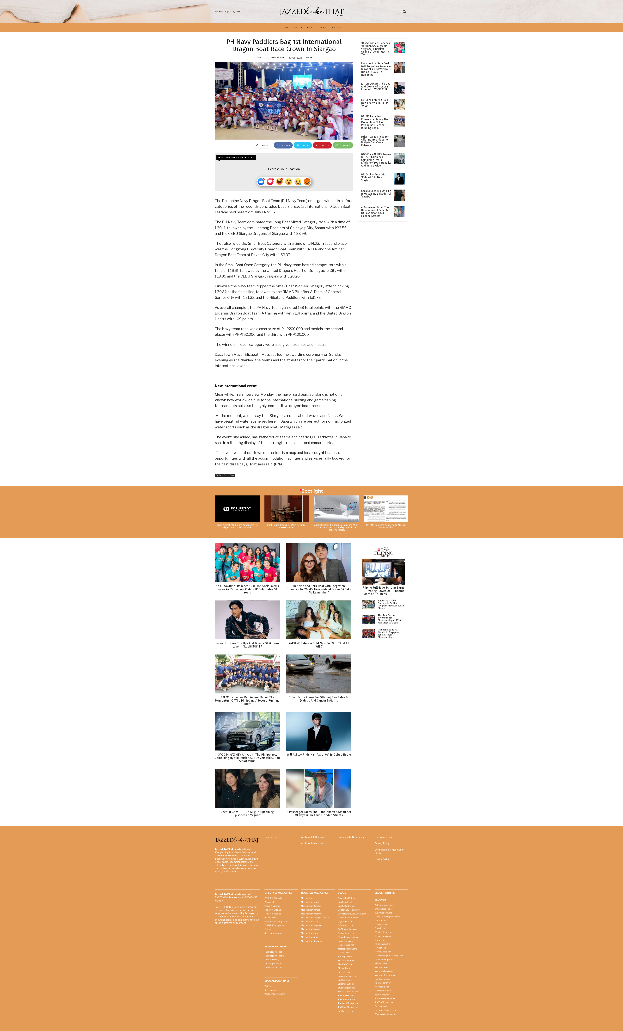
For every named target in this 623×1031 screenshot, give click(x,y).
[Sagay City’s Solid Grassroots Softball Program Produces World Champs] (368, 604)
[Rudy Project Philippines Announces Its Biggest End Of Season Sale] (237, 508)
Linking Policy (382, 859)
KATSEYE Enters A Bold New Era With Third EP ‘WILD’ (374, 103)
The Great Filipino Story (225, 475)
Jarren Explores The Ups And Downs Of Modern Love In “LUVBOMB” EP (375, 86)
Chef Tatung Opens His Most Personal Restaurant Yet (286, 526)
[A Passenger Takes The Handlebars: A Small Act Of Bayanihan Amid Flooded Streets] (399, 211)
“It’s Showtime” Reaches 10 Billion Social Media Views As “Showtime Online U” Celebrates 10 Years (375, 49)
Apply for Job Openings (313, 837)
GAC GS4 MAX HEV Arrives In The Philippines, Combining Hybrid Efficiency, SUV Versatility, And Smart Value (376, 160)
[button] (404, 11)
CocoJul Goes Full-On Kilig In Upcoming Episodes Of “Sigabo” (376, 193)
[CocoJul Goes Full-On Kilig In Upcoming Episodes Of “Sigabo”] (399, 195)
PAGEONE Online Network (272, 57)
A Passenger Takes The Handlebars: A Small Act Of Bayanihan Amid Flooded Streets (375, 211)
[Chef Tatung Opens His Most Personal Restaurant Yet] (286, 508)
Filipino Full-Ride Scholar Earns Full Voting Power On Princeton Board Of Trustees (383, 591)
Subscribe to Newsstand (351, 837)
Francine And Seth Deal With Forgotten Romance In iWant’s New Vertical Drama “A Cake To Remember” (376, 69)
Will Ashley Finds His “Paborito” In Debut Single (373, 177)
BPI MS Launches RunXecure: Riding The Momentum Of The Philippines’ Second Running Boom (374, 122)
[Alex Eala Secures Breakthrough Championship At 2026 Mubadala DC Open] (368, 619)
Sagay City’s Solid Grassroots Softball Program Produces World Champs (391, 604)
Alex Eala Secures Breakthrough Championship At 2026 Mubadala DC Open (389, 619)
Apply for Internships (312, 843)
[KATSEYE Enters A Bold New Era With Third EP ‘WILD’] (399, 104)
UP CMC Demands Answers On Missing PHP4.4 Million (386, 526)
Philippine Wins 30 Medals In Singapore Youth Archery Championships (388, 633)
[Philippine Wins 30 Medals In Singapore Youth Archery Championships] (368, 633)
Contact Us (270, 837)
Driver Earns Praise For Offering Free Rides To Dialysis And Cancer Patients (375, 141)
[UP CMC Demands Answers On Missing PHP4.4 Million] (386, 508)
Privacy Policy (382, 843)
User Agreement (384, 837)
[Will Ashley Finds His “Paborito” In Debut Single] (399, 179)
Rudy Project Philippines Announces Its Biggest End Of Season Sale (237, 526)
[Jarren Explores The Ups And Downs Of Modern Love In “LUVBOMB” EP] (399, 88)
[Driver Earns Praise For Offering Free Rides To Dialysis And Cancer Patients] (399, 141)
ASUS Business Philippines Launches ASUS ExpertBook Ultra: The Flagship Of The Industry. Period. (336, 527)
